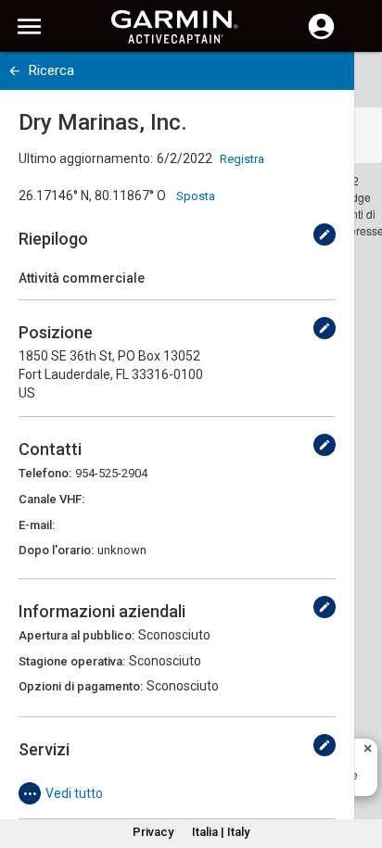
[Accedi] (321, 37)
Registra (242, 159)
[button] (359, 764)
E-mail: (37, 525)
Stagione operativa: (72, 661)
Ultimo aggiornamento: (86, 158)
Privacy (153, 832)
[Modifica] (324, 234)
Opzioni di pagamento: (81, 686)
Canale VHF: (51, 499)
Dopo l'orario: (56, 550)
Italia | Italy (220, 832)
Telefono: (45, 473)
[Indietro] (14, 71)
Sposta (195, 196)
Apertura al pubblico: (76, 635)
